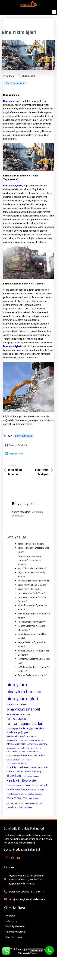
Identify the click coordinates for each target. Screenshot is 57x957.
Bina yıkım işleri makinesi (16, 704)
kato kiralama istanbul (30, 752)
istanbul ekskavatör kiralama (21, 736)
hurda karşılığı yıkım (18, 732)
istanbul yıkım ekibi (15, 744)
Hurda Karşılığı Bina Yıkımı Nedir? (34, 580)
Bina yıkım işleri (12, 185)
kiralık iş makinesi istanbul (19, 771)
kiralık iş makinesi (39, 767)
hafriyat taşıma (16, 718)
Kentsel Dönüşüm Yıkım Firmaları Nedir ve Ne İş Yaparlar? (29, 560)
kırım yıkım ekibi (37, 790)
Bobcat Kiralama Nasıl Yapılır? (32, 675)
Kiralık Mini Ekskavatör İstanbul (18, 785)
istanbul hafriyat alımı (14, 740)
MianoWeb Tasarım (28, 953)
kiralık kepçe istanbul (30, 776)
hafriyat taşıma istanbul (24, 724)
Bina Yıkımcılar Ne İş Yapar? (31, 593)
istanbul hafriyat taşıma (34, 740)
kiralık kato (13, 776)
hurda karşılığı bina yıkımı (31, 728)
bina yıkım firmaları (23, 691)
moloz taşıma (16, 798)
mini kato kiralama (34, 794)
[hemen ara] (49, 950)
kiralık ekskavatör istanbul (16, 764)
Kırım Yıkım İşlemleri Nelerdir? (32, 568)
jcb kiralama (36, 748)
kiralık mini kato (40, 785)
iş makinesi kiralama (37, 744)
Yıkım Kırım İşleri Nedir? (29, 589)
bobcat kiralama (12, 715)
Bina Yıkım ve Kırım (15, 83)
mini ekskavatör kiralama (16, 794)
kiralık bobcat (13, 759)
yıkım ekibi (34, 798)
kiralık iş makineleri (17, 767)
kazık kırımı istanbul (33, 755)
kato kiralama (13, 751)
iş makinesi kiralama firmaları (18, 748)
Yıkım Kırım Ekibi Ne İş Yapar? (32, 585)
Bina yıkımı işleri (12, 101)
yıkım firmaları (15, 803)
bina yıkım (16, 684)
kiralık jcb (38, 771)
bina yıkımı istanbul (23, 709)
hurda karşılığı (12, 729)
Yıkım (48, 297)
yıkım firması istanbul (33, 804)
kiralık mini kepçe (17, 789)
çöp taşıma (28, 807)
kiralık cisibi (26, 760)
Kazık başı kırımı (13, 756)
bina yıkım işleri (23, 436)
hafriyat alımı (25, 715)
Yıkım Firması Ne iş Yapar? (31, 544)
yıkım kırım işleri (14, 807)
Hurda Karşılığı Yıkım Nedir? (31, 622)
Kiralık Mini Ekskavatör (21, 780)
